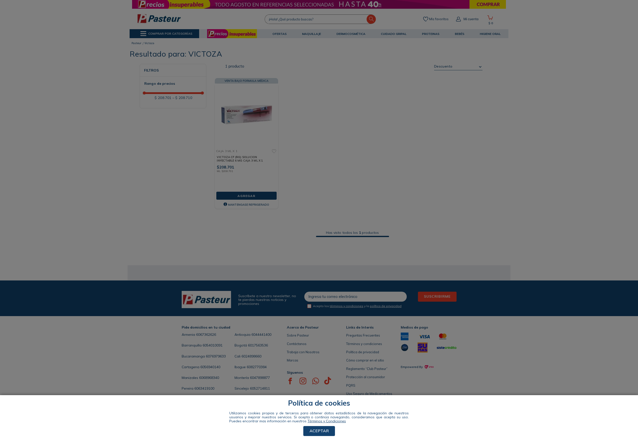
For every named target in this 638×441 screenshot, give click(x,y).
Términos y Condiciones (327, 421)
